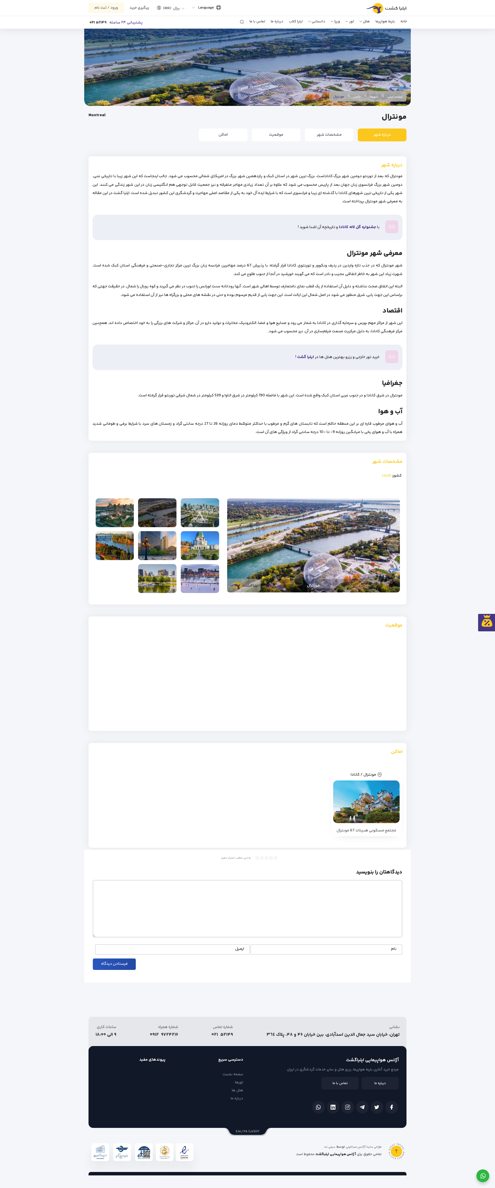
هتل (366, 21)
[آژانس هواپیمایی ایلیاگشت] (379, 10)
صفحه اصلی (395, 97)
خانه (403, 21)
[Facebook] (391, 1107)
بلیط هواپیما (385, 21)
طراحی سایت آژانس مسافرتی (364, 1147)
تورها (239, 1082)
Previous (392, 545)
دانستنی (318, 21)
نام (393, 949)
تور (351, 21)
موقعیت (276, 135)
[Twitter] (377, 1107)
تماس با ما (257, 21)
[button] (168, 7)
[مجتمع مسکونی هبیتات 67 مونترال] (366, 801)
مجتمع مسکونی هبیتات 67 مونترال (366, 830)
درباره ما (277, 21)
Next (234, 545)
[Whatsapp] (318, 1107)
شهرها (374, 97)
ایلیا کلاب (296, 21)
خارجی (357, 97)
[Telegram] (362, 1107)
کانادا (386, 476)
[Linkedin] (333, 1107)
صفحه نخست (233, 1074)
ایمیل (239, 949)
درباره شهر (382, 135)
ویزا (337, 21)
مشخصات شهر (329, 135)
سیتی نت (329, 1147)
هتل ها (237, 1090)
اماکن (223, 135)
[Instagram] (347, 1107)
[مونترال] (200, 512)
